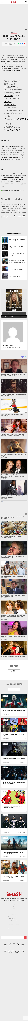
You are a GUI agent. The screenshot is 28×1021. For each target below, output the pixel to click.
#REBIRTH (8, 95)
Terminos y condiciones (13, 916)
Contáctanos (14, 926)
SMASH (3, 66)
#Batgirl (7, 101)
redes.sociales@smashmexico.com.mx (12, 347)
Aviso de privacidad (13, 918)
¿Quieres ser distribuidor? (13, 928)
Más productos (14, 671)
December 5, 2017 (11, 130)
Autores (13, 910)
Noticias (14, 908)
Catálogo (14, 906)
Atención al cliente (13, 924)
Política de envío (13, 920)
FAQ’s (13, 930)
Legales (13, 914)
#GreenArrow (10, 104)
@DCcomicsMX (10, 86)
